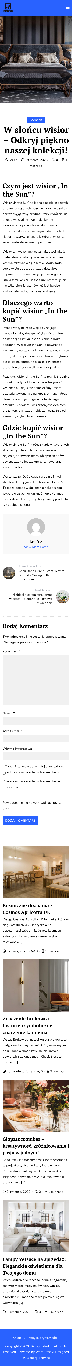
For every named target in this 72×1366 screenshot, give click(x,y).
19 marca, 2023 (36, 160)
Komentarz (11, 651)
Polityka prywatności (42, 1338)
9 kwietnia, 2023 (18, 1192)
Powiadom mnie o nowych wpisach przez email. (32, 805)
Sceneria (36, 120)
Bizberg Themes (38, 1358)
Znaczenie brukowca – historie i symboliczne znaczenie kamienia (28, 1025)
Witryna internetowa (17, 749)
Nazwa (9, 713)
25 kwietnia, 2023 (19, 1071)
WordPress (43, 1352)
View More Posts (36, 547)
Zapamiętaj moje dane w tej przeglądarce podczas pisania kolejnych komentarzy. (34, 769)
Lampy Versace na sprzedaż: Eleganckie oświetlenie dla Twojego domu (34, 1266)
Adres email (12, 731)
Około (17, 1338)
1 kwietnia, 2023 (18, 1312)
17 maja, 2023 (17, 951)
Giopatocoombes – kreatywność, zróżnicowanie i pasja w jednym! (36, 1146)
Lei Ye (13, 160)
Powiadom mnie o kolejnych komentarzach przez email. (32, 784)
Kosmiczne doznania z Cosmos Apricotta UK (28, 908)
